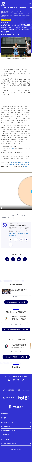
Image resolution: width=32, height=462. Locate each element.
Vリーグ (5, 215)
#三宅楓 (11, 148)
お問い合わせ (4, 413)
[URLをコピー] (21, 34)
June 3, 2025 (26, 166)
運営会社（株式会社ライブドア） (10, 443)
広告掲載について (6, 418)
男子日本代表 (13, 7)
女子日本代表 (22, 7)
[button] (13, 296)
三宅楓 (4, 217)
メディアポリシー (6, 434)
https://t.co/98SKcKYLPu (19, 162)
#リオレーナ (8, 164)
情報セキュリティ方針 (7, 422)
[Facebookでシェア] (15, 34)
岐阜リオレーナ (21, 215)
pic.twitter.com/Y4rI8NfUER (21, 164)
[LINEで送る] (18, 34)
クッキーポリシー (6, 439)
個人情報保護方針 (6, 426)
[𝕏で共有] (13, 34)
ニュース (5, 7)
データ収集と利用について (8, 430)
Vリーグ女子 (12, 215)
